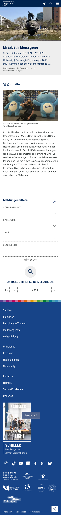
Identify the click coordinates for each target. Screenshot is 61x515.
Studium (7, 310)
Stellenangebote (12, 329)
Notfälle (7, 382)
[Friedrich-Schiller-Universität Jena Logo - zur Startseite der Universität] (9, 3)
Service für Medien (13, 389)
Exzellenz (8, 353)
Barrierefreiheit (35, 512)
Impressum (7, 512)
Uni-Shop (8, 395)
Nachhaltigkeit (11, 359)
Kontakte (8, 376)
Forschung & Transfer (14, 323)
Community (9, 366)
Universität (9, 346)
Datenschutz (21, 512)
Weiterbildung (10, 336)
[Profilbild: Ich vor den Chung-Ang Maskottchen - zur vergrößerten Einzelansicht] (30, 105)
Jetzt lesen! (31, 415)
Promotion (8, 316)
